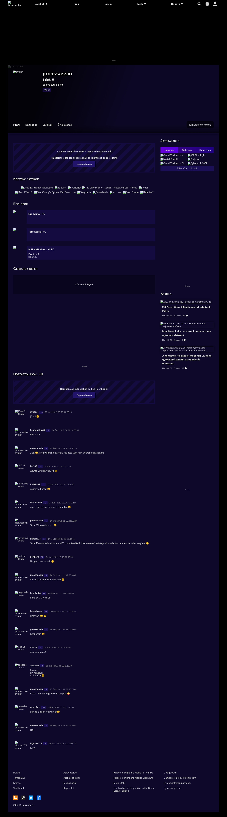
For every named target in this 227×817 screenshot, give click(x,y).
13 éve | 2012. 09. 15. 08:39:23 (58, 412)
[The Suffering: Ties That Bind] (60, 187)
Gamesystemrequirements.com (180, 777)
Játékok (41, 3)
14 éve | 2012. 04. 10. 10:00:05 (65, 430)
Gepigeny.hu (170, 772)
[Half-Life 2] (147, 192)
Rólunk (177, 3)
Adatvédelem (70, 772)
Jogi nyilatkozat (71, 777)
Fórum (108, 3)
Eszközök (31, 124)
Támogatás (19, 777)
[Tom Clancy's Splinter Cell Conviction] (55, 192)
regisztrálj (81, 158)
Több (141, 3)
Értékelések (65, 124)
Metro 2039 (119, 783)
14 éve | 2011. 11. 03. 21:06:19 (61, 593)
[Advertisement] (113, 37)
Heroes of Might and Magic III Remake (133, 772)
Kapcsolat (68, 788)
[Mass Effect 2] (23, 192)
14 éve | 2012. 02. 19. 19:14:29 (60, 485)
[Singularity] (84, 192)
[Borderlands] (100, 192)
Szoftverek (18, 788)
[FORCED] (74, 187)
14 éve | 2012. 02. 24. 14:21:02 (57, 466)
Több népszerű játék (187, 168)
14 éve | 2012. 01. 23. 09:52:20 (63, 521)
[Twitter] (31, 798)
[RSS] (15, 798)
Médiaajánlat (69, 783)
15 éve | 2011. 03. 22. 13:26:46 (63, 689)
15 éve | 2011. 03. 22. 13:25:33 (60, 707)
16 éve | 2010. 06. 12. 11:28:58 (63, 725)
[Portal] (143, 187)
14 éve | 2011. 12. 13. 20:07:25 (59, 557)
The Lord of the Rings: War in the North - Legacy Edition (134, 789)
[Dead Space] (131, 192)
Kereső (17, 783)
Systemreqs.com (172, 788)
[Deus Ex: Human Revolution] (37, 187)
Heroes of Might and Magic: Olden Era (133, 777)
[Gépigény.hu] (14, 5)
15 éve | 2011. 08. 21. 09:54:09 (63, 630)
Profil (16, 124)
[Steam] (23, 798)
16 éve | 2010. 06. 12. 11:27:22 (62, 744)
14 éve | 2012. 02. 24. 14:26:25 (63, 448)
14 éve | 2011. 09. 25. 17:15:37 (63, 611)
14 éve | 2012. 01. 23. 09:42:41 (61, 539)
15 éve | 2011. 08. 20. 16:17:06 (57, 648)
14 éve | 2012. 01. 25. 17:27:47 (62, 503)
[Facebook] (39, 798)
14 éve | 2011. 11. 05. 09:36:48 (63, 575)
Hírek (76, 3)
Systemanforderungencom (177, 783)
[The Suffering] (115, 192)
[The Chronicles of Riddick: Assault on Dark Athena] (109, 187)
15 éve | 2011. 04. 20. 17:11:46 (59, 666)
